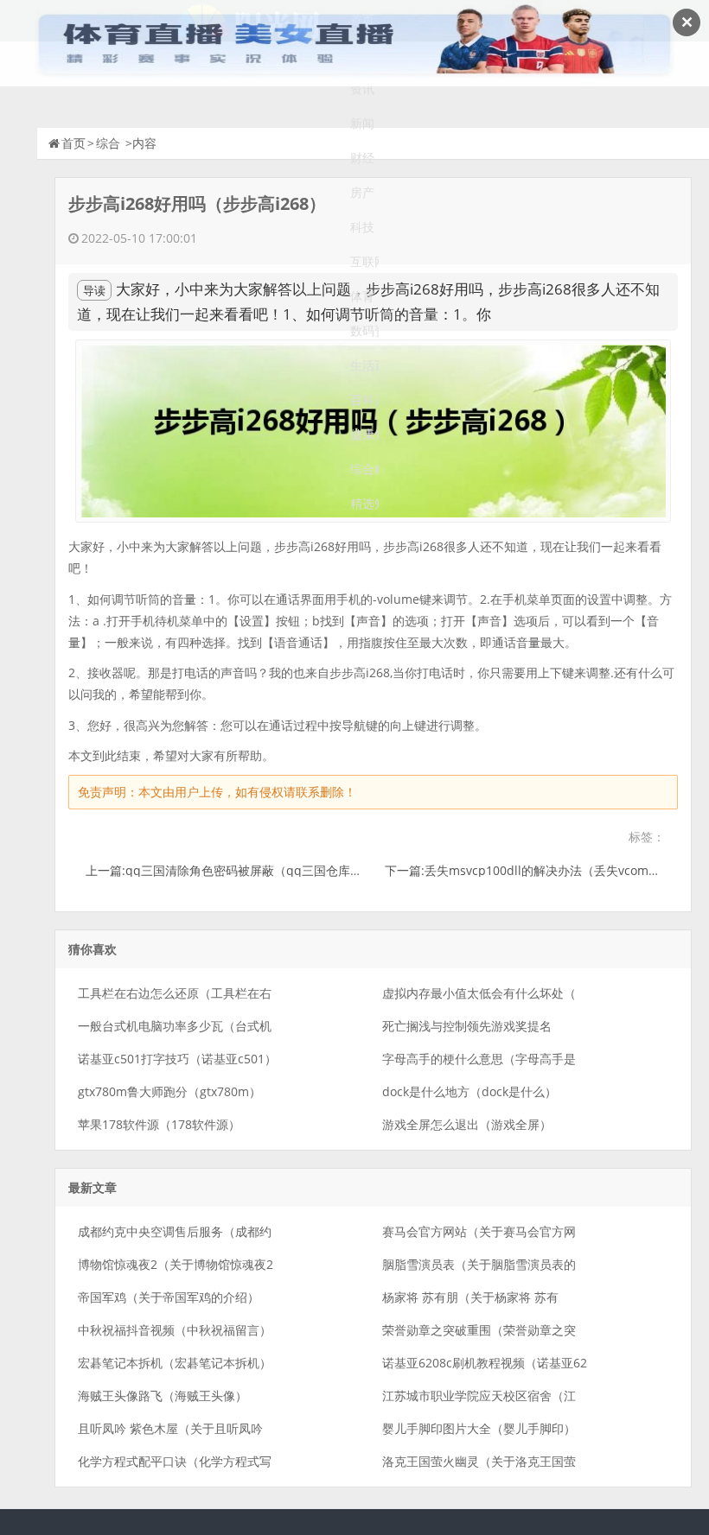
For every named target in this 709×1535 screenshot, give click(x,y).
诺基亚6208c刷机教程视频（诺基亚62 (484, 1362)
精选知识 (364, 503)
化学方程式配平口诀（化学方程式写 (174, 1461)
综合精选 (364, 468)
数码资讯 (364, 330)
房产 (362, 192)
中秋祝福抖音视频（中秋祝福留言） (174, 1330)
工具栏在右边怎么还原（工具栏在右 (174, 993)
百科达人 (364, 399)
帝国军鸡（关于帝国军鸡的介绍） (168, 1297)
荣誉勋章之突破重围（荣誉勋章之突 (479, 1330)
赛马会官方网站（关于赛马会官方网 (479, 1231)
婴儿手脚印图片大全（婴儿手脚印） (479, 1428)
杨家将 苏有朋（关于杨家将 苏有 (470, 1297)
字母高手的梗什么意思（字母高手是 (479, 1058)
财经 (362, 157)
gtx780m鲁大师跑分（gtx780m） (169, 1091)
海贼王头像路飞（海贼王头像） (162, 1395)
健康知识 (364, 434)
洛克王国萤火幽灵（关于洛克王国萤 (479, 1461)
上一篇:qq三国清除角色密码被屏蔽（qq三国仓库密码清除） (248, 870)
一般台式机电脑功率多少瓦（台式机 (174, 1026)
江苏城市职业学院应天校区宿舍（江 (479, 1395)
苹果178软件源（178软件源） (159, 1124)
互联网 (364, 261)
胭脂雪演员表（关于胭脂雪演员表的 (479, 1264)
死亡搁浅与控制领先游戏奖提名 (467, 1026)
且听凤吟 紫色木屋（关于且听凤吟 (170, 1428)
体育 (362, 296)
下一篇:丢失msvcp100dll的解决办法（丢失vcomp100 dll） (546, 870)
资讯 (362, 88)
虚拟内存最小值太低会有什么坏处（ (479, 993)
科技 (362, 227)
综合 (108, 143)
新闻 (362, 123)
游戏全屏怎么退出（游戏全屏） (467, 1124)
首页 (73, 143)
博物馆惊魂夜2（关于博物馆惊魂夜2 (175, 1264)
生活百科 (364, 365)
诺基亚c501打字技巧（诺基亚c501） (177, 1058)
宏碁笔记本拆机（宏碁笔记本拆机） (174, 1362)
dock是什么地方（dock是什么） (469, 1091)
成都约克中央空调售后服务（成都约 (174, 1231)
